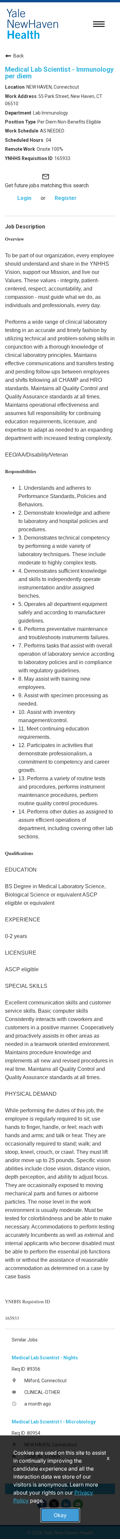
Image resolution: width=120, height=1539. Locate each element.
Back (18, 55)
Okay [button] (60, 1515)
